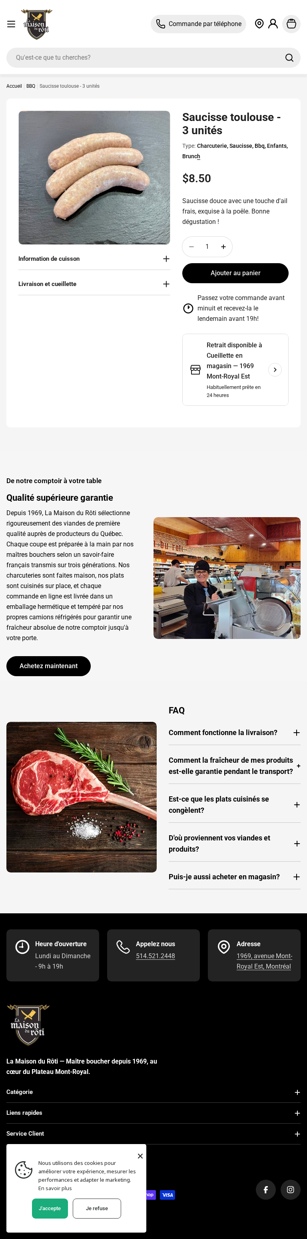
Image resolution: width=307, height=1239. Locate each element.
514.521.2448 (155, 956)
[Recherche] (289, 57)
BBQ (30, 86)
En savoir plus (55, 1188)
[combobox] (153, 58)
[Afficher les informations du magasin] (275, 370)
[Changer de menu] (11, 24)
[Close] (140, 1156)
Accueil (14, 86)
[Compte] (273, 24)
